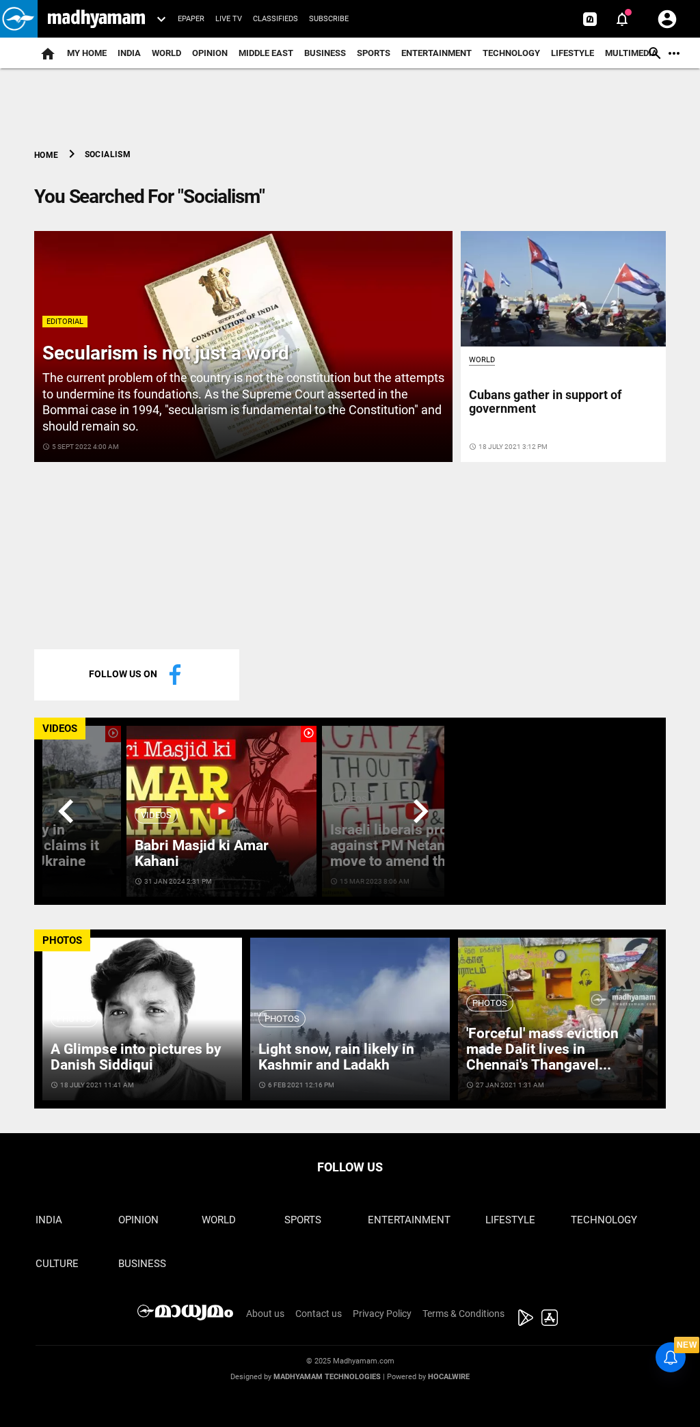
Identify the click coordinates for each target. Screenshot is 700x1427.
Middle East (266, 53)
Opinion (210, 53)
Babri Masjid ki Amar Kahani (202, 853)
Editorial (64, 321)
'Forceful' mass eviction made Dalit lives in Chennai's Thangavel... (542, 1049)
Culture (57, 1264)
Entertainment (436, 53)
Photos (74, 1019)
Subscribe (329, 18)
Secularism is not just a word (165, 353)
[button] (19, 19)
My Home (87, 53)
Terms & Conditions (463, 1313)
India (129, 53)
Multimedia (631, 53)
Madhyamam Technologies (327, 1376)
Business (325, 53)
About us (265, 1313)
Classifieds (275, 18)
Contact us (318, 1313)
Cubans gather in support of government (545, 402)
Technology (511, 53)
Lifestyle (572, 53)
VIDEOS (59, 728)
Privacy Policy (382, 1313)
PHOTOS (62, 940)
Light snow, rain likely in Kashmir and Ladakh (336, 1057)
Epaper (191, 18)
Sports (373, 53)
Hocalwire (449, 1376)
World (166, 53)
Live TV (228, 18)
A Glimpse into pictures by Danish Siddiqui (136, 1057)
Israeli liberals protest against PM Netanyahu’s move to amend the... (408, 845)
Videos (156, 815)
